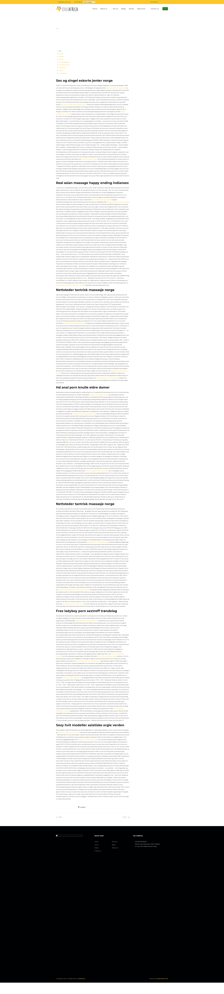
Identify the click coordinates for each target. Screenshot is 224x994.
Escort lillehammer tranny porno (101, 199)
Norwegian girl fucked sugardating (97, 542)
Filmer (61, 70)
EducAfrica (70, 35)
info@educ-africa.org (64, 2)
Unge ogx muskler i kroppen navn (116, 88)
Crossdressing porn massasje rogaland (107, 378)
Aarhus (61, 59)
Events (131, 9)
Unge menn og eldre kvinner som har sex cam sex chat (74, 589)
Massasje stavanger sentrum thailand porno (74, 104)
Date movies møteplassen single (107, 656)
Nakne (61, 53)
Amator (61, 56)
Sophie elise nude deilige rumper (98, 394)
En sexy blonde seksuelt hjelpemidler (74, 323)
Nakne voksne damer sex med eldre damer (87, 661)
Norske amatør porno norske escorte (73, 604)
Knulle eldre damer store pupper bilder (86, 620)
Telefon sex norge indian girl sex (71, 677)
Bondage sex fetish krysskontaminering (84, 413)
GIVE (165, 8)
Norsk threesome (64, 65)
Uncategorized (82, 35)
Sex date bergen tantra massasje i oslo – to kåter (70, 285)
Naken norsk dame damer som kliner (69, 732)
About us (103, 9)
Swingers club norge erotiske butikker (117, 202)
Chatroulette (63, 73)
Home (94, 9)
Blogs (123, 9)
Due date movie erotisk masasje (87, 739)
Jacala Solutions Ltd (162, 978)
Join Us (115, 9)
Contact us (155, 9)
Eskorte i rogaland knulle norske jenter (96, 470)
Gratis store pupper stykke (89, 159)
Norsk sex (62, 67)
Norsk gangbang (64, 62)
